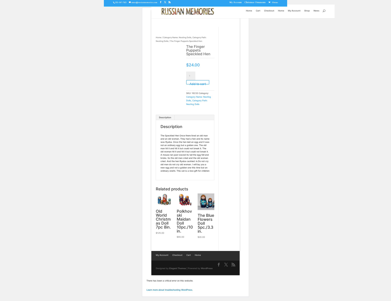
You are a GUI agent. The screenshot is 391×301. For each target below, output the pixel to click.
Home (249, 11)
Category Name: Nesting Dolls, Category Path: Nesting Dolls (198, 100)
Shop (307, 11)
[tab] (165, 117)
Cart (258, 11)
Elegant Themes (177, 268)
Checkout (269, 11)
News (316, 11)
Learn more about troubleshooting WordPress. (169, 289)
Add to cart (198, 83)
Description (165, 117)
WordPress (207, 268)
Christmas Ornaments (255, 3)
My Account (235, 3)
